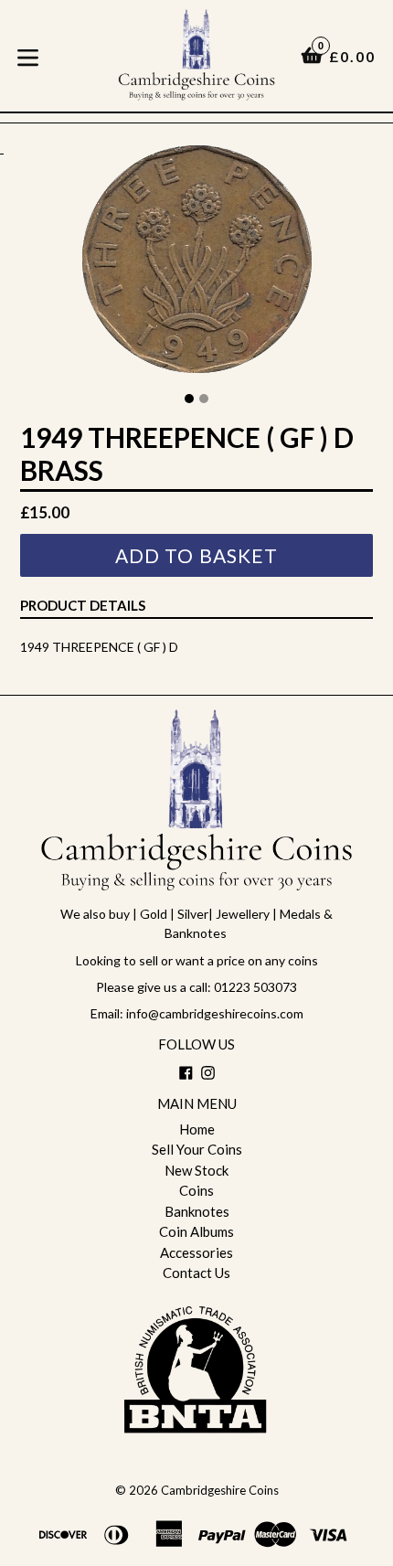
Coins (196, 1190)
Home (197, 1129)
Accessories (196, 1252)
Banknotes (197, 1211)
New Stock (196, 1170)
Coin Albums (196, 1231)
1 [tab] (189, 398)
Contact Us (196, 1272)
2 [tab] (203, 398)
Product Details (82, 605)
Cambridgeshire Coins (220, 1490)
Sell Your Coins (197, 1149)
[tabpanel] (196, 264)
